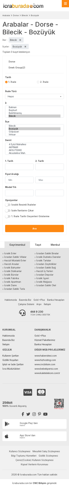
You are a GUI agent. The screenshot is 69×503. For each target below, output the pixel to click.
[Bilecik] (34, 116)
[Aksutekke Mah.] (34, 153)
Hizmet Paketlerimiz (44, 340)
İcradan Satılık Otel (46, 285)
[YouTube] (45, 414)
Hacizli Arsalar (11, 264)
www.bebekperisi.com (46, 368)
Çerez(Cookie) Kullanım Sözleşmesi (34, 460)
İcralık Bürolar (11, 274)
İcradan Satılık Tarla (14, 288)
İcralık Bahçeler (12, 267)
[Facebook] (23, 414)
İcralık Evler (10, 253)
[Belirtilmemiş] (34, 113)
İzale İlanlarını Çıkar (22, 210)
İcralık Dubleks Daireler (48, 257)
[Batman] (34, 107)
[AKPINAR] (34, 147)
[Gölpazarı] (34, 131)
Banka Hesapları (55, 299)
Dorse (16, 15)
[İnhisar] (34, 134)
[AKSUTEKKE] (34, 150)
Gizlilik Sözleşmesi (48, 455)
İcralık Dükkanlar (13, 271)
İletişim (47, 304)
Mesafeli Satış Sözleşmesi (46, 451)
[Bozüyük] (34, 128)
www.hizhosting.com (45, 360)
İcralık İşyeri (42, 278)
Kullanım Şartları (10, 355)
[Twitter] (28, 414)
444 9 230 (36, 311)
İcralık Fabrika (11, 278)
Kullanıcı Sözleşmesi (19, 451)
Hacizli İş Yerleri (44, 271)
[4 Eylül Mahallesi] (34, 144)
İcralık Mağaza (44, 281)
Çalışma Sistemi (26, 304)
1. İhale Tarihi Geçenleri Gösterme (30, 216)
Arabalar (6, 15)
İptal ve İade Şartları (13, 364)
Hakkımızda (11, 299)
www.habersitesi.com (45, 355)
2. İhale (44, 81)
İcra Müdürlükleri (11, 368)
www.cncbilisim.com (44, 364)
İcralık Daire (10, 285)
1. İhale (12, 81)
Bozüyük (35, 15)
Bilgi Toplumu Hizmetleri (23, 455)
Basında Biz (25, 299)
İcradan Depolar (44, 274)
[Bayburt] (34, 110)
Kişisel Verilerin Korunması (34, 464)
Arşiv (39, 304)
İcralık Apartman (12, 281)
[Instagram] (34, 414)
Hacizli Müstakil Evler (15, 260)
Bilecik (25, 15)
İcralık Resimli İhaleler (23, 204)
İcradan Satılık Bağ (46, 267)
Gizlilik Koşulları (10, 360)
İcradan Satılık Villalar (15, 257)
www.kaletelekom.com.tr (47, 373)
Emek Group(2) (17, 67)
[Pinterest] (39, 414)
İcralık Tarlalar (43, 260)
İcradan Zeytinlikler (46, 264)
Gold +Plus (39, 299)
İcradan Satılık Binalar (47, 253)
